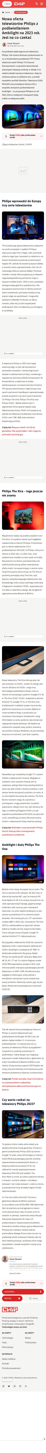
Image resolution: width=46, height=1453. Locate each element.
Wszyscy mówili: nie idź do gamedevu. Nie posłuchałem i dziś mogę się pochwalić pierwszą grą (21, 431)
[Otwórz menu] (41, 4)
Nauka (28, 1338)
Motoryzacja (7, 1347)
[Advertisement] (23, 335)
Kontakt (5, 1363)
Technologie (7, 1338)
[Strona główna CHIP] (19, 4)
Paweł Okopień (13, 43)
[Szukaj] (37, 4)
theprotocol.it (7, 1381)
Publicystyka (22, 12)
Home (7, 12)
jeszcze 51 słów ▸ (15, 1273)
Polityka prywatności (11, 1368)
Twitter (7, 1298)
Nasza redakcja (8, 1359)
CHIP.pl (11, 1378)
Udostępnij (9, 1292)
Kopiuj (35, 1298)
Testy (4, 1342)
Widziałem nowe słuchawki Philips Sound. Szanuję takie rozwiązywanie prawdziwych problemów (22, 831)
